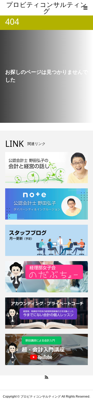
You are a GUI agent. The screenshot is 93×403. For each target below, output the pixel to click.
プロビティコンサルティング (46, 7)
